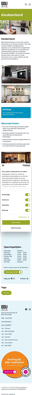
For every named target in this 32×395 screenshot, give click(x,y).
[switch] (27, 200)
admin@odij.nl (6, 321)
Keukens (6, 293)
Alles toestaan (16, 222)
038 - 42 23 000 (6, 318)
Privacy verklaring (20, 387)
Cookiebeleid (21, 389)
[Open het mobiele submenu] (30, 4)
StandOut (12, 394)
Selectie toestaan (16, 228)
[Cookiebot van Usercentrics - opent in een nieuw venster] (23, 166)
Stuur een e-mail (12, 272)
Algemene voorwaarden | (9, 389)
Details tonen (23, 217)
